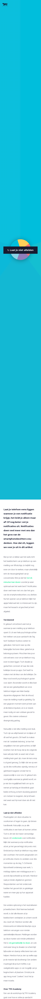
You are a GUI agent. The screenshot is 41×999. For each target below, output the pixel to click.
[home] (6, 5)
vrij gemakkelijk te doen (19, 943)
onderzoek (17, 838)
